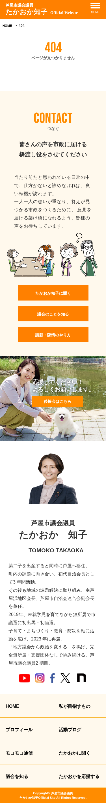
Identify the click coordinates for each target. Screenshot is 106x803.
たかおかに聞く (74, 753)
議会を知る (17, 776)
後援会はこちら (58, 401)
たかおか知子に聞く (53, 293)
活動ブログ (70, 729)
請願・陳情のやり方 (53, 335)
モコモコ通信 (19, 753)
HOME (7, 25)
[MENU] (95, 5)
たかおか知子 (42, 9)
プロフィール (19, 729)
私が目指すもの (74, 706)
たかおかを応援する (79, 776)
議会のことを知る (53, 314)
